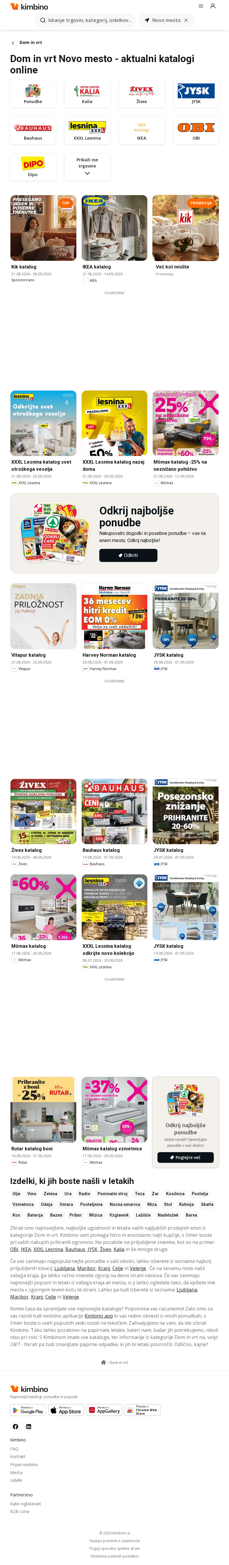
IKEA (26, 1249)
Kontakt (17, 1456)
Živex (105, 1249)
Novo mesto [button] (166, 20)
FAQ (14, 1449)
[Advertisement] (119, 336)
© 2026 (114, 1533)
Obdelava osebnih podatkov (114, 1556)
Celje (117, 1268)
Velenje (138, 1268)
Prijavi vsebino (24, 1464)
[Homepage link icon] (103, 1362)
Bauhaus (75, 1249)
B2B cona (19, 1511)
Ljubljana (64, 1268)
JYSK (93, 1249)
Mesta (16, 1472)
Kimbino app (99, 1316)
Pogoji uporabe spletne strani (114, 1548)
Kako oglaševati (25, 1503)
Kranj (104, 1268)
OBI (14, 1249)
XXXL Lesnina (48, 1249)
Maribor (86, 1268)
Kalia (119, 1249)
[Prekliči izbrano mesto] (186, 20)
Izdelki (16, 1480)
